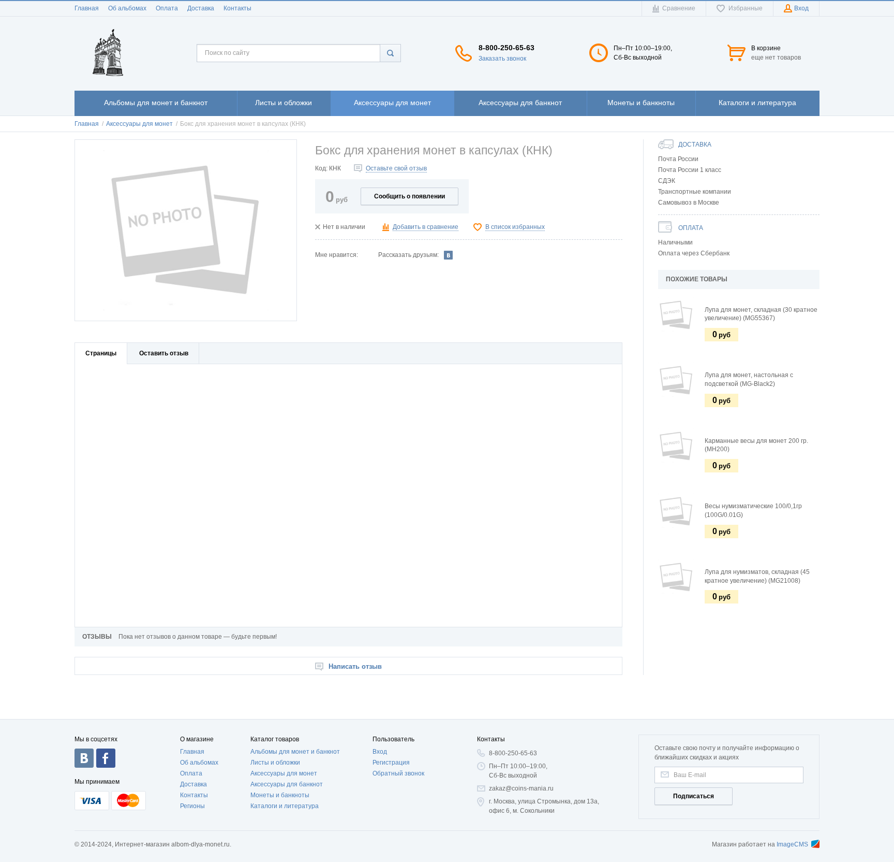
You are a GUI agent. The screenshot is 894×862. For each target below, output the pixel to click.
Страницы (100, 353)
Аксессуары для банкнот (286, 784)
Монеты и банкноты (279, 795)
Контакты (237, 8)
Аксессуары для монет (283, 773)
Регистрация (391, 762)
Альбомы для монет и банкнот (295, 751)
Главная (86, 8)
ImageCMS (792, 844)
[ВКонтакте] (448, 255)
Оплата (167, 8)
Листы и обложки (275, 762)
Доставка (200, 8)
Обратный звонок (398, 773)
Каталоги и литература (284, 806)
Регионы (192, 806)
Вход (380, 752)
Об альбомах (127, 8)
